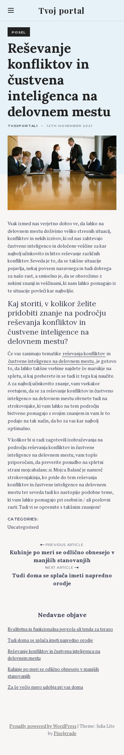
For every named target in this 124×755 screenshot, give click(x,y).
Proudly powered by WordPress (42, 726)
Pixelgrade (65, 733)
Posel (18, 32)
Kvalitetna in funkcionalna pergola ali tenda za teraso (60, 629)
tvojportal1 (23, 125)
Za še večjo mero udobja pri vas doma (45, 687)
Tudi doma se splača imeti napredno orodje (62, 579)
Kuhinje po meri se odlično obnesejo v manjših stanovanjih (62, 556)
